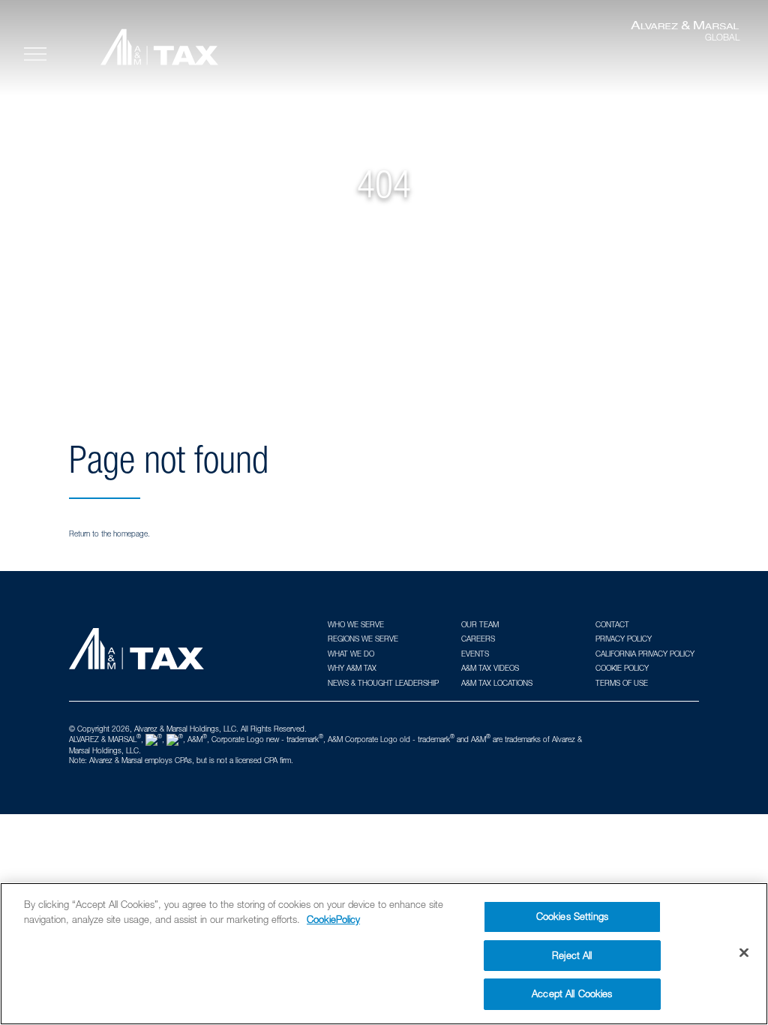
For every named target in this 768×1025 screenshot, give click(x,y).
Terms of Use (622, 682)
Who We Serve (356, 624)
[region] (384, 953)
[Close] (744, 952)
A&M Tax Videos (490, 667)
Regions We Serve (363, 638)
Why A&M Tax (352, 667)
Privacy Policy (624, 638)
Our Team (480, 624)
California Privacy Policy (645, 653)
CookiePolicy (333, 919)
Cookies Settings (572, 916)
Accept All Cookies (572, 993)
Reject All (572, 955)
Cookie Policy (622, 667)
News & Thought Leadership (383, 682)
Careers (478, 638)
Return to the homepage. (109, 533)
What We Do (351, 653)
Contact (612, 624)
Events (475, 653)
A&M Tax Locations (496, 682)
